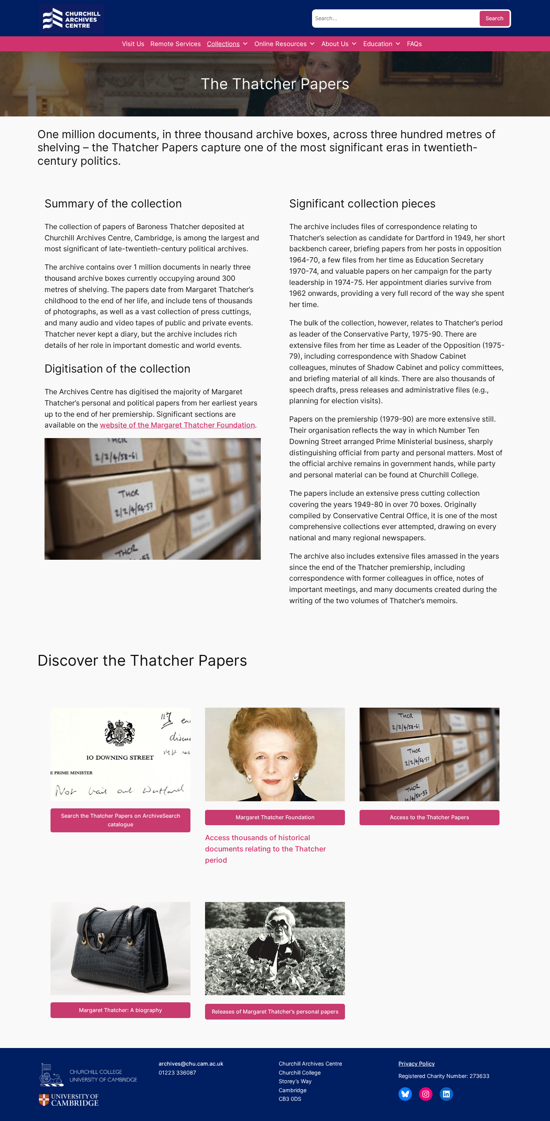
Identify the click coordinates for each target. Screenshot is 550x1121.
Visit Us (133, 44)
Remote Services (175, 44)
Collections (223, 44)
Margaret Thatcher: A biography (120, 1010)
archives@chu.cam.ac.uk (191, 1063)
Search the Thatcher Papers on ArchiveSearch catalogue (120, 819)
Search (495, 18)
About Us (335, 44)
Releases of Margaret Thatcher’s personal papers (275, 1011)
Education (377, 44)
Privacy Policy (416, 1063)
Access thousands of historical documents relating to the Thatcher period (265, 849)
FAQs (414, 44)
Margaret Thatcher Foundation (275, 817)
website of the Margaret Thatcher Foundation (177, 424)
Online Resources (280, 44)
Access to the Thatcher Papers (429, 817)
